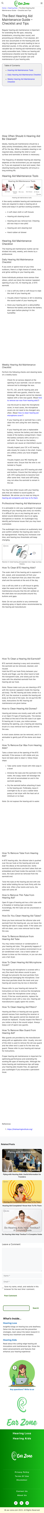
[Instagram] (27, 1503)
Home (4, 8)
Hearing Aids (12, 8)
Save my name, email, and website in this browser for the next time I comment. (21, 1287)
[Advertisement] (22, 110)
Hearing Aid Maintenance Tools (20, 70)
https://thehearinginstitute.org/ (19, 1129)
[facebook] (16, 1503)
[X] (21, 1503)
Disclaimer (22, 1480)
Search (36, 1308)
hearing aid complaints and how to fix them (20, 498)
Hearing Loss (22, 1433)
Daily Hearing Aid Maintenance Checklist (24, 75)
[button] (2, 3)
